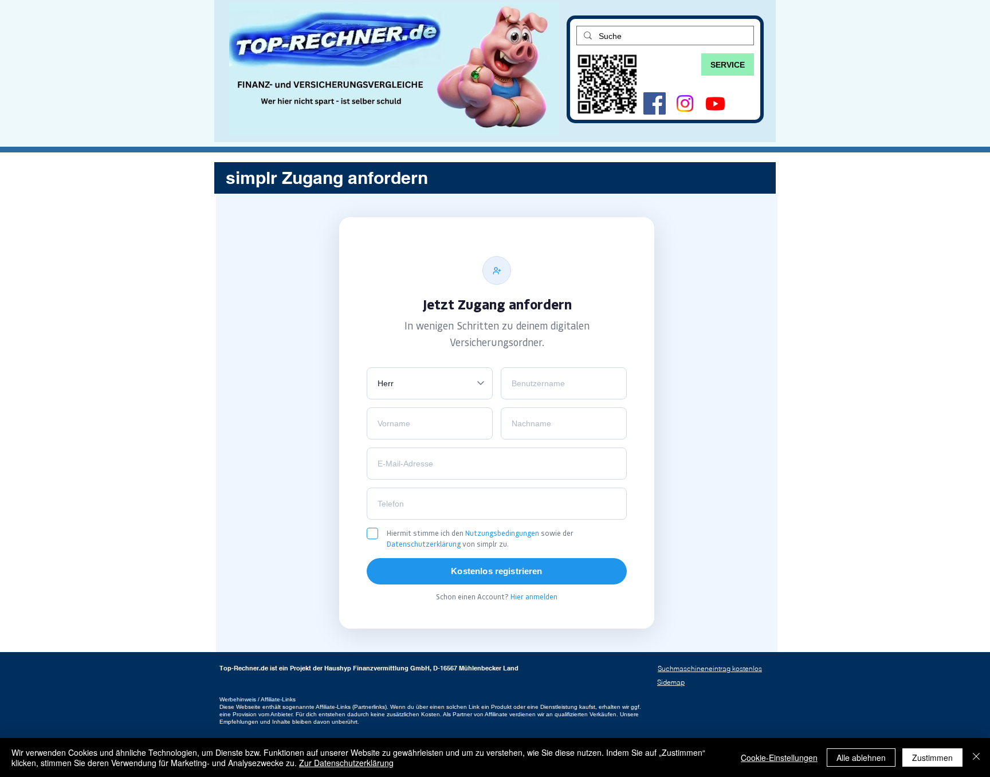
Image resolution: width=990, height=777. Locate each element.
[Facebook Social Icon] (654, 103)
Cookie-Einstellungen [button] (779, 757)
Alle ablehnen (861, 757)
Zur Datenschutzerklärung (346, 762)
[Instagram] (685, 103)
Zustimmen (932, 757)
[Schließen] (976, 757)
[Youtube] (715, 103)
